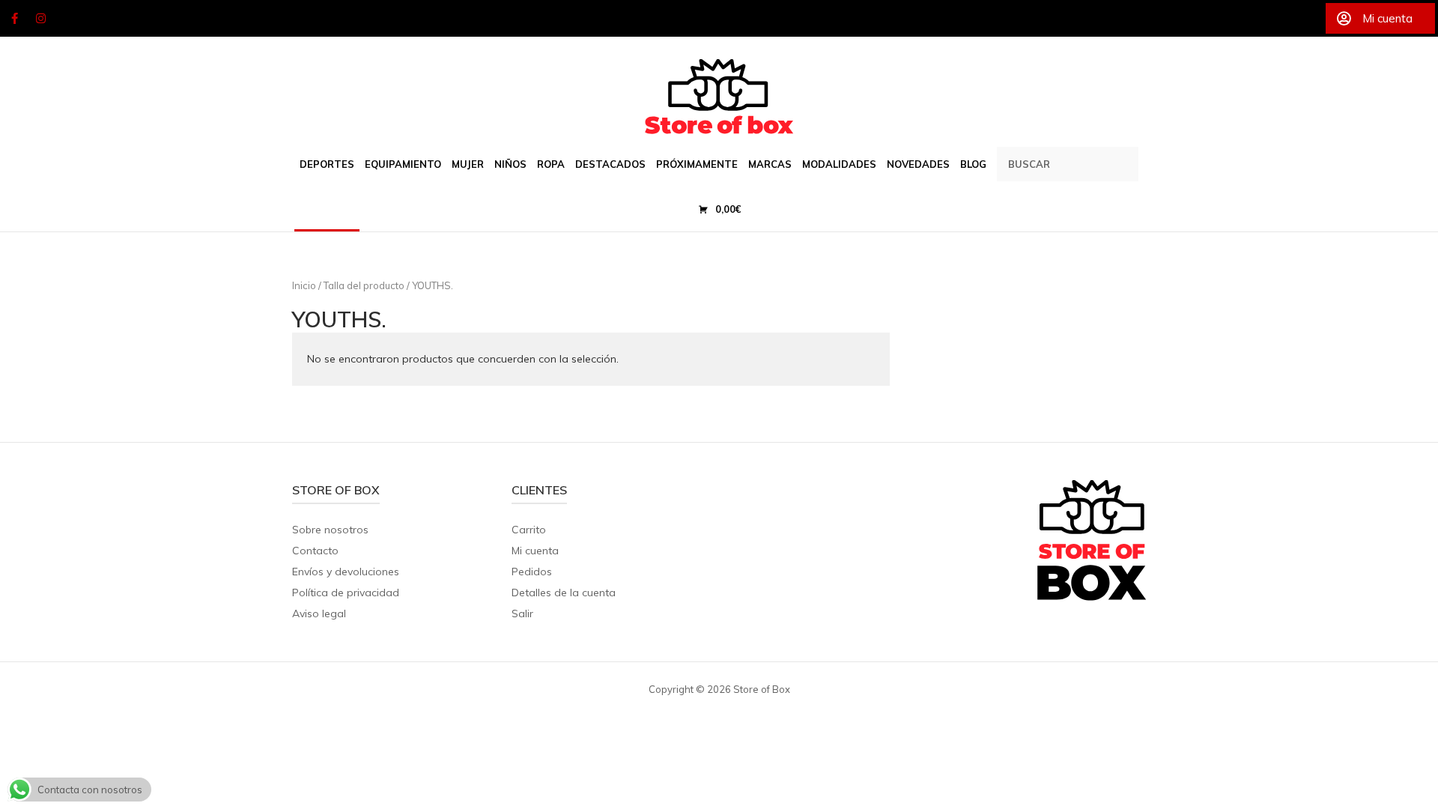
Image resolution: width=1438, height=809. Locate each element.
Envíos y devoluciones (345, 571)
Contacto (315, 550)
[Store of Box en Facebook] (14, 19)
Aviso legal (319, 613)
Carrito (529, 529)
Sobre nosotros (330, 529)
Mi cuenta (535, 550)
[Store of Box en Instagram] (41, 19)
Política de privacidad (345, 592)
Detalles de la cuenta (564, 592)
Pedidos (532, 571)
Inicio (304, 285)
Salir (522, 613)
